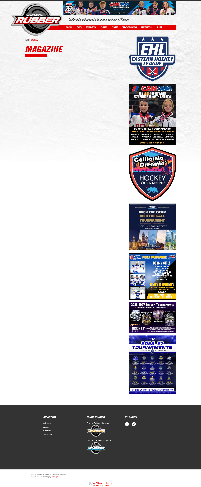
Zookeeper (54, 477)
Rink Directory (146, 27)
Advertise (47, 423)
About (46, 427)
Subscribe (47, 435)
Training (104, 27)
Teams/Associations (129, 27)
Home (27, 40)
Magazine (69, 27)
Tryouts (115, 27)
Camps (79, 27)
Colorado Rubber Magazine (99, 441)
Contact (47, 431)
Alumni (159, 27)
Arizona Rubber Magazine (98, 423)
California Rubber (36, 19)
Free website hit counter (101, 486)
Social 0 (127, 424)
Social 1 (134, 424)
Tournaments (91, 27)
